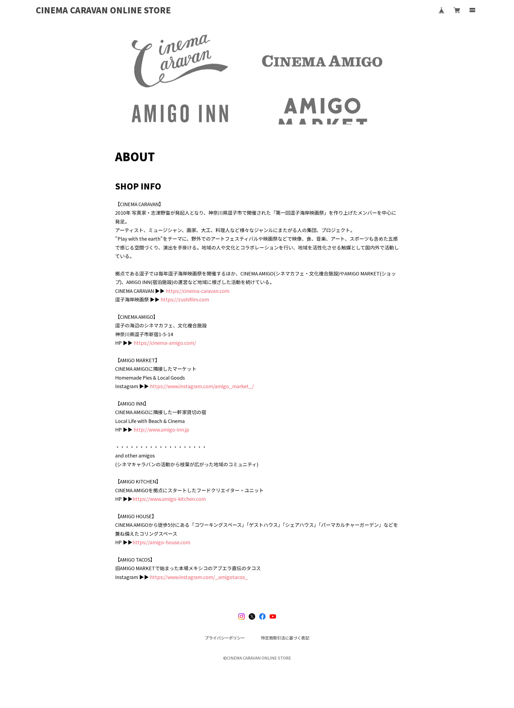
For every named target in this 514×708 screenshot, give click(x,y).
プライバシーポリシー (225, 638)
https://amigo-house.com (161, 542)
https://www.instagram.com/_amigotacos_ (199, 576)
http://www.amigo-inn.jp (161, 429)
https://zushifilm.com (185, 299)
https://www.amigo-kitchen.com (169, 498)
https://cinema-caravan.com (197, 290)
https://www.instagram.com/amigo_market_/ (202, 386)
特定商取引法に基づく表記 (285, 638)
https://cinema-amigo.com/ (165, 342)
